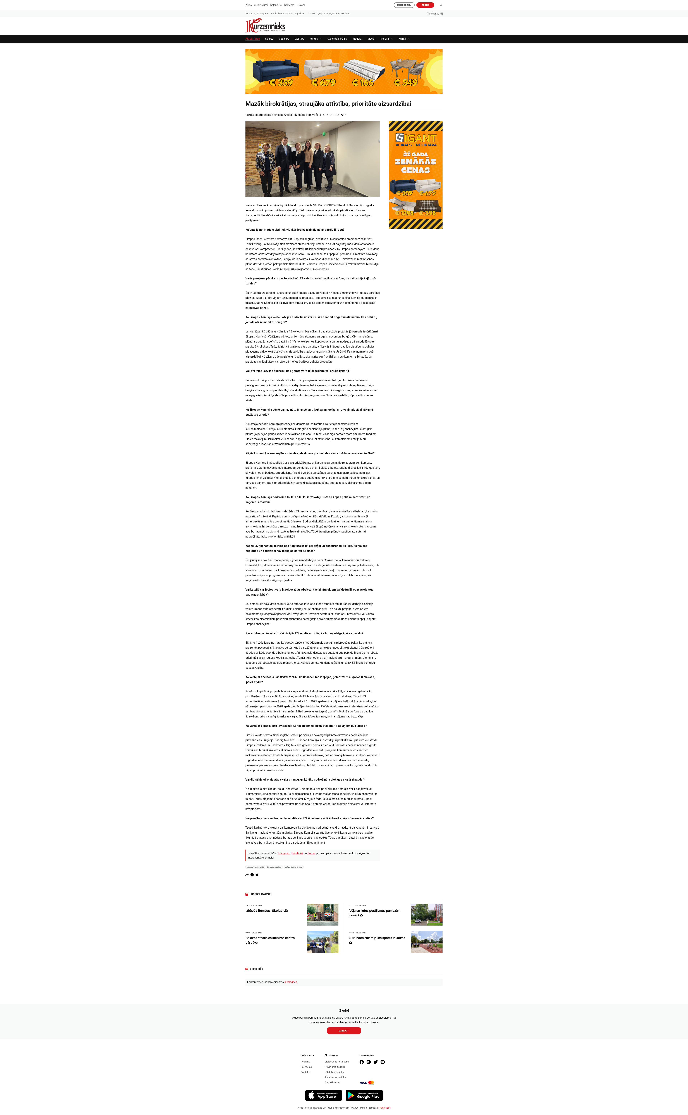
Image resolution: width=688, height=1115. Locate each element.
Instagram (284, 853)
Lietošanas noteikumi (337, 1061)
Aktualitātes (252, 38)
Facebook (297, 853)
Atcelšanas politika (335, 1077)
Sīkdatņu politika (334, 1072)
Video (370, 38)
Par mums (306, 1066)
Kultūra (314, 38)
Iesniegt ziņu (404, 5)
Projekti (384, 38)
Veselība (284, 38)
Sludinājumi (261, 5)
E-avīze (301, 5)
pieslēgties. (291, 982)
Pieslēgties (433, 13)
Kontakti (305, 1072)
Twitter (311, 853)
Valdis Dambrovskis (293, 867)
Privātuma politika (335, 1066)
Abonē (425, 5)
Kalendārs (276, 5)
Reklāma (289, 5)
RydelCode (385, 1108)
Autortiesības (332, 1082)
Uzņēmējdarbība (337, 38)
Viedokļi (357, 38)
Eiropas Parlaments (255, 867)
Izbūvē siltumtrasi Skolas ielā (266, 911)
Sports (269, 38)
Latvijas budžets (274, 867)
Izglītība (299, 38)
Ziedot (344, 1030)
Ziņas (248, 5)
